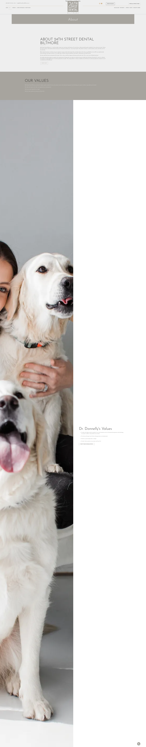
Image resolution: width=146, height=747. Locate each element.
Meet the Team (27, 7)
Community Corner (136, 7)
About (9, 7)
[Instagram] (99, 3)
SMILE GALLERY (116, 7)
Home (7, 7)
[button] (110, 4)
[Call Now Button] (138, 743)
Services (14, 7)
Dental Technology (21, 7)
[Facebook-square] (101, 3)
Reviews (127, 7)
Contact (131, 7)
